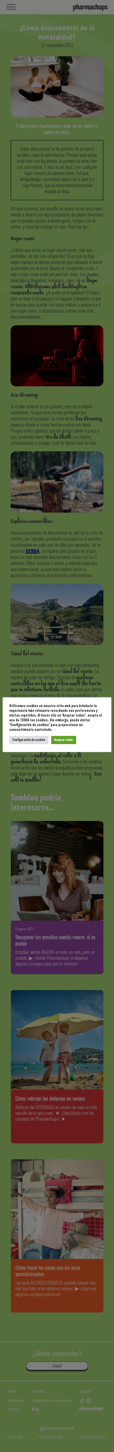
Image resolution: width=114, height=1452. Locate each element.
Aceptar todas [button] (63, 740)
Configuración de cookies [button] (28, 740)
